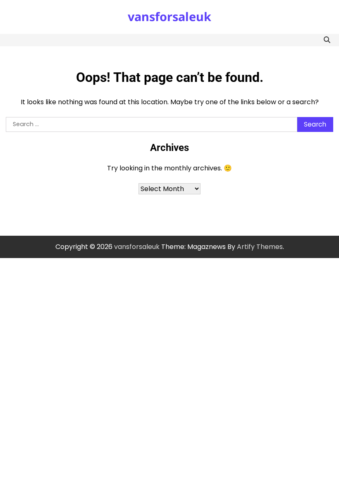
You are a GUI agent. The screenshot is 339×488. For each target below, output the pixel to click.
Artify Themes (260, 246)
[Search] (327, 40)
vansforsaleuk (169, 16)
